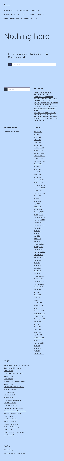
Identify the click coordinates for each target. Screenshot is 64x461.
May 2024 (37, 204)
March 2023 (38, 241)
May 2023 (37, 236)
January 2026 (38, 150)
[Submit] (10, 64)
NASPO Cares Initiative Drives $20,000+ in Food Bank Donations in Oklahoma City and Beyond (46, 102)
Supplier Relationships (11, 424)
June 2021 (37, 295)
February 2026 (39, 148)
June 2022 (37, 265)
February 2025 (39, 180)
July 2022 (37, 263)
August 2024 (38, 196)
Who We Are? (29, 18)
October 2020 (38, 316)
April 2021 (37, 300)
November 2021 (39, 284)
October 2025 (38, 158)
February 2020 (39, 337)
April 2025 (37, 174)
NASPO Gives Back (10, 403)
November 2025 (39, 156)
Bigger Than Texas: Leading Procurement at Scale (43, 93)
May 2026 (37, 140)
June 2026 (37, 137)
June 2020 (37, 327)
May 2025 (37, 172)
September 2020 (39, 319)
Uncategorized (9, 435)
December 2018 (39, 353)
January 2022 (38, 279)
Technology (8, 429)
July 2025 (37, 166)
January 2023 (38, 247)
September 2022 (39, 257)
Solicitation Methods (10, 419)
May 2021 (37, 297)
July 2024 (37, 198)
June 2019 (37, 348)
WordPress (21, 453)
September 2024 (39, 193)
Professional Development (12, 413)
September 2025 (39, 161)
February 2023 (39, 244)
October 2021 (38, 287)
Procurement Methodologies (13, 408)
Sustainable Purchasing (11, 427)
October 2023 (38, 222)
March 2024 (38, 209)
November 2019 (39, 343)
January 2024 (38, 214)
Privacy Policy (8, 450)
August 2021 (38, 289)
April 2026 (37, 142)
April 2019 (37, 351)
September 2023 (39, 225)
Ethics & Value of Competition (14, 387)
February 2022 (39, 276)
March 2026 (38, 145)
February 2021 (38, 305)
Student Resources (10, 421)
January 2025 (38, 182)
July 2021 (37, 292)
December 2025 (39, 153)
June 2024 (37, 201)
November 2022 (39, 252)
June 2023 (37, 233)
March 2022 (38, 273)
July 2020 (37, 324)
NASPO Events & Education (13, 400)
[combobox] (32, 64)
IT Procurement (9, 392)
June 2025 (37, 169)
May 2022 (37, 268)
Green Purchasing (10, 389)
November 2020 (39, 313)
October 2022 (38, 255)
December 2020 (39, 311)
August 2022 (38, 260)
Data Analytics (8, 379)
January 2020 (38, 340)
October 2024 (38, 190)
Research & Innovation (28, 10)
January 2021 (38, 308)
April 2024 (37, 206)
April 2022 (37, 271)
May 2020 (37, 329)
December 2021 (39, 281)
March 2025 (38, 177)
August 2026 (38, 132)
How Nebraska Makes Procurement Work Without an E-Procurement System (45, 108)
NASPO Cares (8, 397)
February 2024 (39, 212)
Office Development (10, 405)
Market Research (9, 395)
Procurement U (9, 10)
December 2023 (39, 217)
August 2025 (38, 164)
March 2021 (38, 303)
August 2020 (38, 321)
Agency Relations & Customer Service (16, 365)
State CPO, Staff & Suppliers (14, 14)
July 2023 (37, 231)
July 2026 (37, 134)
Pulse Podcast (8, 416)
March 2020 (38, 335)
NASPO (7, 5)
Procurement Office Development (15, 411)
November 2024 (39, 188)
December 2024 (39, 185)
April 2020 (37, 332)
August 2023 (38, 228)
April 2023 (37, 238)
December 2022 (39, 249)
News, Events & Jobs (11, 18)
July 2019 (37, 345)
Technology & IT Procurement (14, 432)
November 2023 (39, 220)
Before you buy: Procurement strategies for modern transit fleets (45, 97)
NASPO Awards (35, 14)
